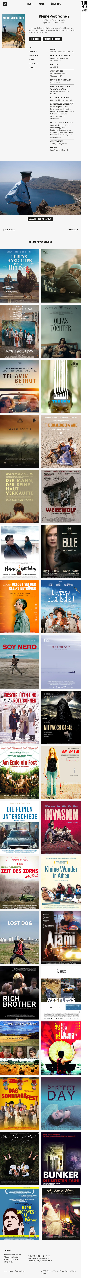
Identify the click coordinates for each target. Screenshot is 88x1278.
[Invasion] (61, 827)
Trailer (35, 38)
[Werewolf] (61, 496)
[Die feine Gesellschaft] (61, 606)
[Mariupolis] (61, 662)
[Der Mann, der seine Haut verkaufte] (19, 496)
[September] (61, 772)
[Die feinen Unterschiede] (19, 827)
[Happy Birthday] (19, 551)
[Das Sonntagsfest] (19, 1103)
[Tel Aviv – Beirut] (19, 386)
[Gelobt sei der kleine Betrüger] (19, 606)
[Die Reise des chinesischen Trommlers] (61, 1048)
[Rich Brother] (19, 992)
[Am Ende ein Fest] (19, 772)
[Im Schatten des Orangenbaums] (19, 331)
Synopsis (33, 52)
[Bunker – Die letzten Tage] (61, 1158)
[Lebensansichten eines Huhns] (19, 276)
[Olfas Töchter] (61, 331)
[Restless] (61, 992)
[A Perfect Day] (61, 1103)
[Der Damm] (61, 386)
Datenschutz (20, 1271)
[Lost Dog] (19, 937)
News (42, 3)
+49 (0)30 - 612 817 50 (41, 1256)
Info (31, 48)
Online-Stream (52, 38)
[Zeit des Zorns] (19, 882)
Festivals (33, 64)
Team (31, 60)
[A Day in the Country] (19, 1048)
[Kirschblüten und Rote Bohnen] (19, 717)
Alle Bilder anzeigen (40, 218)
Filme (30, 3)
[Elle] (61, 551)
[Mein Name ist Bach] (19, 1158)
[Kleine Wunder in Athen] (61, 882)
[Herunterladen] (4, 211)
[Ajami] (61, 937)
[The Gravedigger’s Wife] (61, 441)
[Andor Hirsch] (61, 276)
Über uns (56, 3)
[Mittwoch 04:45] (61, 717)
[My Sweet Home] (61, 1213)
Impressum (8, 1271)
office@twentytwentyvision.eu (40, 1261)
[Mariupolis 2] (19, 441)
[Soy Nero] (19, 662)
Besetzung (34, 56)
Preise (32, 68)
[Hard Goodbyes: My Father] (19, 1213)
